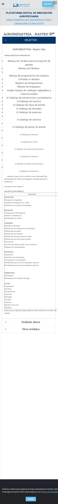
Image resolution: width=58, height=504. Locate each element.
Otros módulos (31, 329)
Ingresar (48, 4)
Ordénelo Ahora (31, 322)
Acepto (31, 499)
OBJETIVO (31, 40)
